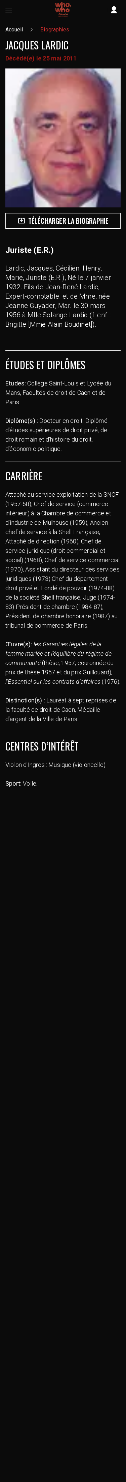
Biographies (54, 29)
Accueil (14, 29)
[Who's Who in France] (63, 10)
